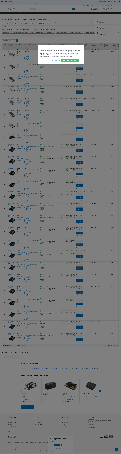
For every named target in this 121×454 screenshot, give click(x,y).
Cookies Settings (55, 60)
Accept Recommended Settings (70, 60)
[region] (61, 54)
